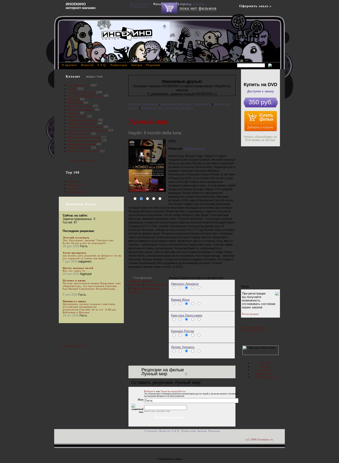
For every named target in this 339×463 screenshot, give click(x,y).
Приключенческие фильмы (85, 127)
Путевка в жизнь (74, 280)
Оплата (265, 366)
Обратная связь (265, 377)
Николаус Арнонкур (185, 284)
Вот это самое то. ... (76, 270)
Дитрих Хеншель (183, 347)
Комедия (73, 99)
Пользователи (77, 191)
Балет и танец (77, 116)
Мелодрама (75, 102)
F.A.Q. (102, 65)
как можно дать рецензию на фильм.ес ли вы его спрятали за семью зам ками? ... (92, 257)
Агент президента (74, 252)
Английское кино (79, 133)
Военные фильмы (79, 147)
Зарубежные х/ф (78, 85)
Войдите (149, 391)
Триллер (73, 113)
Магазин (265, 363)
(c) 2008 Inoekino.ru (259, 439)
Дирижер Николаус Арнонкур (186, 104)
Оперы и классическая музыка (167, 108)
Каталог (73, 76)
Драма (72, 88)
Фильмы (73, 181)
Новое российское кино (83, 151)
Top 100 (73, 172)
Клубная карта (265, 373)
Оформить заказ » (255, 6)
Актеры (73, 188)
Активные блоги (81, 204)
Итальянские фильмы (81, 144)
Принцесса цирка (74, 301)
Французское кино (80, 106)
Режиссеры (75, 184)
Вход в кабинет (140, 3)
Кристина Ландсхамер (186, 315)
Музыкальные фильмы (82, 123)
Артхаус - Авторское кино (85, 95)
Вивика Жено (180, 299)
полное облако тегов (82, 160)
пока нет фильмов (198, 8)
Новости (87, 65)
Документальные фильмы (84, 140)
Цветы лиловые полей (78, 268)
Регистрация (250, 314)
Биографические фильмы (84, 137)
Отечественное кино (81, 92)
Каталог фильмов (143, 104)
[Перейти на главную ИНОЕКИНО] (126, 33)
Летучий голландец (76, 237)
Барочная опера (155, 284)
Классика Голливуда (81, 109)
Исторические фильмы (82, 120)
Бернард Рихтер (182, 331)
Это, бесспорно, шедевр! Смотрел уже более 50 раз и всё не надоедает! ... (88, 241)
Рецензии (153, 65)
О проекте (69, 65)
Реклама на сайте (73, 345)
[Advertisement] (260, 215)
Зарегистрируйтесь (173, 391)
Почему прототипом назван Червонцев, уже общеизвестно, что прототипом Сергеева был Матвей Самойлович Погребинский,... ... (92, 287)
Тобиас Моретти (194, 148)
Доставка (265, 370)
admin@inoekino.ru (255, 327)
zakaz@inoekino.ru (254, 330)
